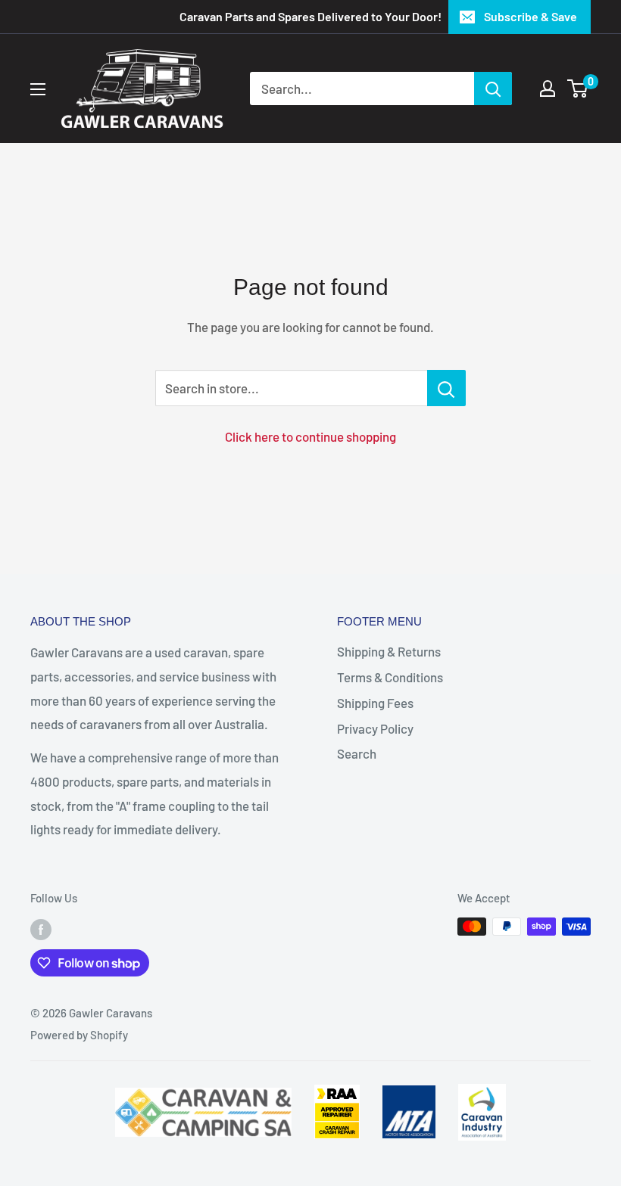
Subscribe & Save (530, 16)
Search (356, 753)
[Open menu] (37, 89)
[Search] (493, 88)
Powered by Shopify (79, 1035)
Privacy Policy (375, 728)
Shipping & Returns (389, 651)
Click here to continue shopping (310, 436)
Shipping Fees (375, 702)
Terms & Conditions (390, 677)
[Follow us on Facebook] (40, 928)
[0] (578, 88)
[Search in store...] (446, 388)
